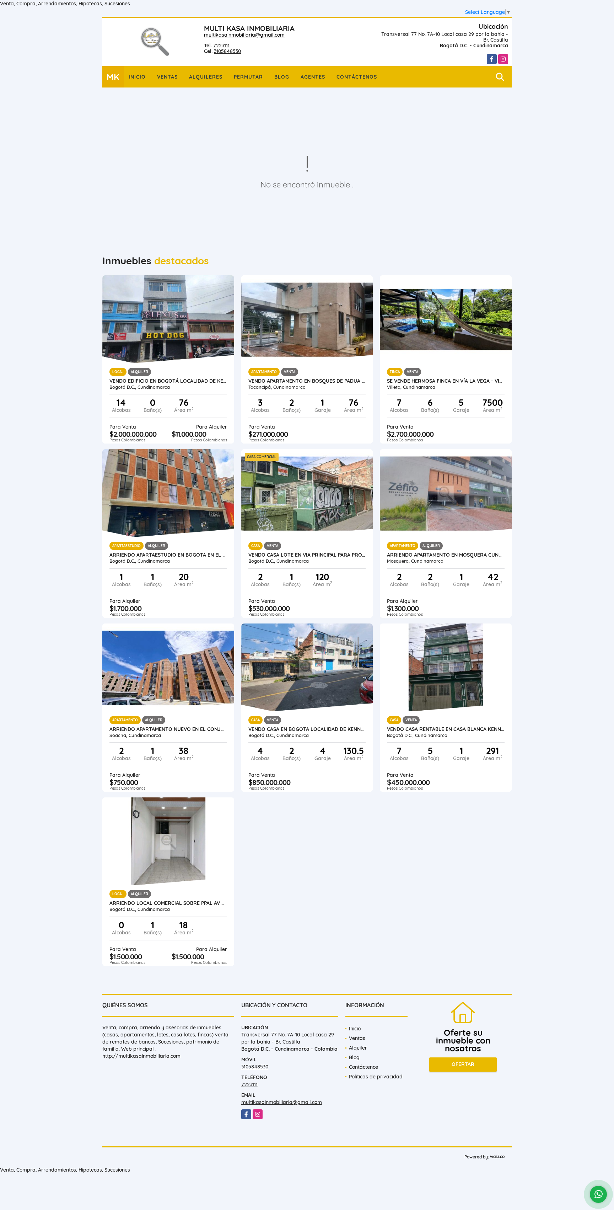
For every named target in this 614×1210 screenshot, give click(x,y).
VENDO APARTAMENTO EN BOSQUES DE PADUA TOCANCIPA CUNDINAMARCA (307, 381)
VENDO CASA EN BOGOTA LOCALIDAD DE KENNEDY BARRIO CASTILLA (307, 729)
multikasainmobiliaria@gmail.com (244, 35)
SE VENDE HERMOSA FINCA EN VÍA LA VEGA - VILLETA (446, 381)
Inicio (137, 77)
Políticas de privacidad (376, 1076)
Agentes (313, 77)
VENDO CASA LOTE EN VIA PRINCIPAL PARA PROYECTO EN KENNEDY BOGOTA (307, 555)
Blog (281, 77)
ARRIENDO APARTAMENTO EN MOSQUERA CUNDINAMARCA (446, 555)
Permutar (248, 77)
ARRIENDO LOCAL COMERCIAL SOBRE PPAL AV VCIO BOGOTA (168, 903)
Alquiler (358, 1048)
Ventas (167, 77)
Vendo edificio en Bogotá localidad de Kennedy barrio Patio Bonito (168, 381)
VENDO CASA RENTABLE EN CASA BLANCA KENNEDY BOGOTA (446, 729)
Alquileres (205, 77)
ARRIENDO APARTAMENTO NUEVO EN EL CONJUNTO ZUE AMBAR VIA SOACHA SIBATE (168, 729)
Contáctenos (356, 77)
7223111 (221, 45)
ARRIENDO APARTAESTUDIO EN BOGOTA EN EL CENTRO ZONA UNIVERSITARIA (168, 555)
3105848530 (227, 51)
